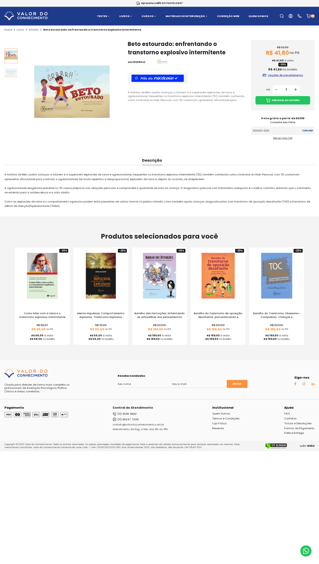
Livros (20, 29)
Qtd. (268, 89)
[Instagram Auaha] (303, 384)
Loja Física (219, 423)
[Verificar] (276, 448)
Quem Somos (221, 413)
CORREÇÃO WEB (228, 16)
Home (8, 29)
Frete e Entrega (294, 433)
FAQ (287, 413)
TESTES (102, 16)
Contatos (290, 418)
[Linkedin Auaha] (313, 384)
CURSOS (148, 16)
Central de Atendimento (133, 408)
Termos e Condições (226, 418)
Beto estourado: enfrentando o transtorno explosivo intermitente (92, 29)
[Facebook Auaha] (295, 384)
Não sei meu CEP (282, 137)
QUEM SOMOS (258, 16)
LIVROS (124, 16)
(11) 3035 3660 (127, 414)
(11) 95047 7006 (128, 419)
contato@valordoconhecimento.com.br (138, 424)
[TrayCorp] (311, 446)
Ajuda (289, 408)
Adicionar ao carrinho (286, 100)
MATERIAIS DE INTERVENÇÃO (185, 16)
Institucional (223, 408)
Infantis (34, 29)
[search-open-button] (282, 16)
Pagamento (14, 408)
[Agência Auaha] (303, 446)
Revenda (218, 428)
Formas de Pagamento (299, 428)
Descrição (152, 160)
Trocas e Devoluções (298, 423)
